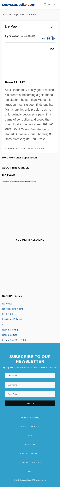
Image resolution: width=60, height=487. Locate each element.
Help (30, 435)
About (23, 181)
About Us (35, 426)
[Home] (18, 4)
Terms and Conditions (30, 462)
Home (23, 426)
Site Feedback (30, 444)
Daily (30, 471)
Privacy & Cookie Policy (30, 453)
